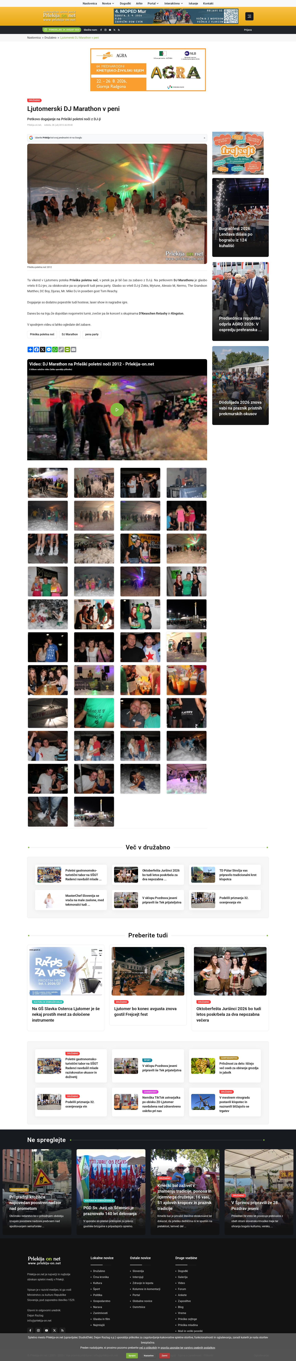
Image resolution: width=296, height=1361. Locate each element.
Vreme (182, 1313)
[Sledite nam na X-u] (114, 30)
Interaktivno (172, 3)
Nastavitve (148, 1355)
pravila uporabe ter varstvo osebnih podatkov (188, 1347)
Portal (152, 3)
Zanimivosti (100, 1313)
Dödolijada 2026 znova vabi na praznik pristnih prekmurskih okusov (240, 408)
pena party (91, 334)
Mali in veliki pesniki (190, 1331)
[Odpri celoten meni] (249, 16)
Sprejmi (132, 1355)
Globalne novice (142, 1301)
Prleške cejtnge (187, 1319)
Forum (182, 1289)
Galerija (183, 1277)
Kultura (97, 1283)
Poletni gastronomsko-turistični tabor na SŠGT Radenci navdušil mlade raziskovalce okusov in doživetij (81, 1068)
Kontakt (208, 3)
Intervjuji (138, 1277)
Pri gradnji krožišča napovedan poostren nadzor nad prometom (35, 1203)
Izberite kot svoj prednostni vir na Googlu (58, 137)
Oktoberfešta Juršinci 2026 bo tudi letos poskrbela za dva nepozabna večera (228, 1014)
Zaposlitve (184, 1301)
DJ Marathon (70, 334)
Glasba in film (101, 1319)
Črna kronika (101, 1277)
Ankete (182, 1295)
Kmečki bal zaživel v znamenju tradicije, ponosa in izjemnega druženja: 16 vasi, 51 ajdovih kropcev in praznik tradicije (184, 1197)
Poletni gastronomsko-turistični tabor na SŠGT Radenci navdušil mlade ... (83, 875)
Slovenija (138, 1271)
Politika (97, 1295)
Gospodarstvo (101, 1301)
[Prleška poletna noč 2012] (47, 482)
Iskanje (193, 3)
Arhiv (139, 3)
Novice (106, 3)
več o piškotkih (148, 1347)
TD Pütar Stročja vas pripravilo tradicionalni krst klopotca (237, 875)
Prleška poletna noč (42, 334)
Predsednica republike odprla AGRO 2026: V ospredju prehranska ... (240, 324)
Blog (180, 1307)
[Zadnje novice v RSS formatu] (119, 30)
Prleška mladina (188, 1325)
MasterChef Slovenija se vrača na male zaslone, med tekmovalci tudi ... (84, 900)
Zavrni (164, 1355)
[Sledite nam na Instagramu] (105, 30)
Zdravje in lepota (143, 1283)
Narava (97, 1307)
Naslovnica (90, 3)
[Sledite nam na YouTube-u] (110, 30)
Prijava (248, 29)
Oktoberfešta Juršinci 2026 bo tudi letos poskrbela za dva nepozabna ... (161, 875)
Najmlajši (99, 1325)
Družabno (50, 37)
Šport (96, 1289)
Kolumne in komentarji (146, 1289)
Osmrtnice (139, 1307)
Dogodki (125, 3)
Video (181, 1283)
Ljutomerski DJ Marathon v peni (79, 37)
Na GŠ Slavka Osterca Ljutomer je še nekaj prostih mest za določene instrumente (66, 1014)
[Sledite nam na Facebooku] (101, 30)
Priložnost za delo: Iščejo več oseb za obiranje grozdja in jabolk (238, 1068)
